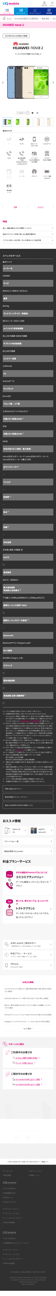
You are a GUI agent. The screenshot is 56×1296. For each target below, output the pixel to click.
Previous (2, 82)
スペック (40, 207)
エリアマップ (20, 750)
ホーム (9, 18)
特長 (15, 207)
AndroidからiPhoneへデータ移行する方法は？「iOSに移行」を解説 (26, 998)
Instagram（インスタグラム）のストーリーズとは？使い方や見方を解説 (27, 1021)
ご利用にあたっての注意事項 (29, 721)
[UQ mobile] (11, 4)
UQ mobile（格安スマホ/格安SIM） (27, 18)
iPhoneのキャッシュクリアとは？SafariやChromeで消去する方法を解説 (27, 1014)
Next (53, 82)
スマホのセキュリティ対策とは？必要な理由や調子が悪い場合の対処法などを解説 (27, 990)
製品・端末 (45, 18)
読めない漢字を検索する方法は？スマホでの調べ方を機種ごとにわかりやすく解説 (27, 1006)
